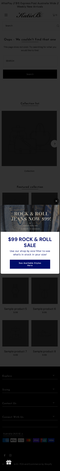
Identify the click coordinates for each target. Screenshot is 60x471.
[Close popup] (56, 201)
